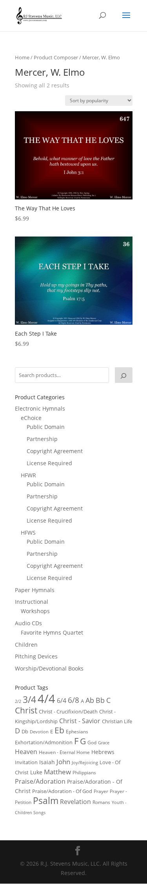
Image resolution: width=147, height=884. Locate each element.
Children (26, 644)
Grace (103, 742)
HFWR (28, 475)
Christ (26, 710)
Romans (101, 802)
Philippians (84, 773)
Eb (59, 730)
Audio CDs (28, 623)
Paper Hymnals (34, 590)
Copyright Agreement (55, 451)
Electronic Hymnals (40, 408)
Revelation (75, 801)
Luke (36, 772)
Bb (100, 700)
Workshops (35, 611)
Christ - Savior (79, 721)
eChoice (31, 418)
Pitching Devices (36, 656)
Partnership (42, 439)
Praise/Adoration (40, 781)
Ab (89, 700)
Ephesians (77, 731)
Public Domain (46, 426)
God (91, 742)
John (63, 761)
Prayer (101, 791)
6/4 (61, 700)
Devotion (39, 732)
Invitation (26, 762)
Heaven (26, 751)
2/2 (18, 701)
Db (25, 731)
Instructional (31, 601)
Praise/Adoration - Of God (62, 791)
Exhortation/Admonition (44, 742)
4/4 (46, 698)
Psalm (45, 800)
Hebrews (102, 752)
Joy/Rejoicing (85, 762)
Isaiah (47, 762)
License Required (49, 463)
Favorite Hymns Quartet (52, 632)
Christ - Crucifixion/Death (68, 711)
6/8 (73, 700)
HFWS (28, 532)
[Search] (123, 375)
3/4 (29, 700)
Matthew (57, 771)
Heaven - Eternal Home (64, 752)
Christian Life (117, 721)
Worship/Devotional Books (49, 668)
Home (22, 57)
